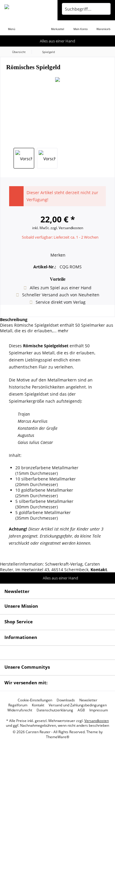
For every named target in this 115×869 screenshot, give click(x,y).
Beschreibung (13, 319)
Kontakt (38, 705)
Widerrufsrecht (19, 710)
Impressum (98, 710)
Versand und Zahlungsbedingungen (78, 705)
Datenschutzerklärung (55, 710)
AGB (81, 710)
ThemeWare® (57, 736)
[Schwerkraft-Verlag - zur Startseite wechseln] (28, 9)
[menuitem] (11, 25)
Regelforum (17, 705)
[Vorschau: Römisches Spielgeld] (24, 158)
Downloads (66, 700)
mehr (62, 330)
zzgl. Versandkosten (66, 227)
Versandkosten (96, 720)
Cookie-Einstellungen (35, 700)
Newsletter (88, 700)
